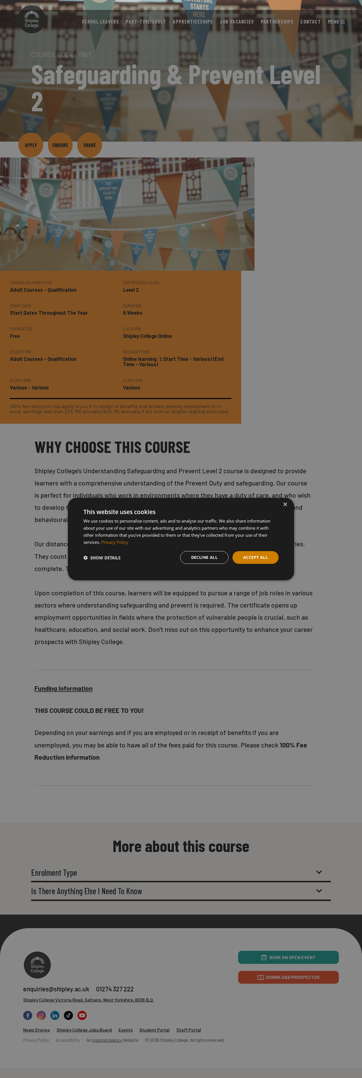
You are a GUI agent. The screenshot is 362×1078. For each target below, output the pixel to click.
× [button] (285, 504)
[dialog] (181, 539)
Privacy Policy (114, 542)
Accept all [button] (255, 557)
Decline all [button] (204, 557)
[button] (101, 557)
